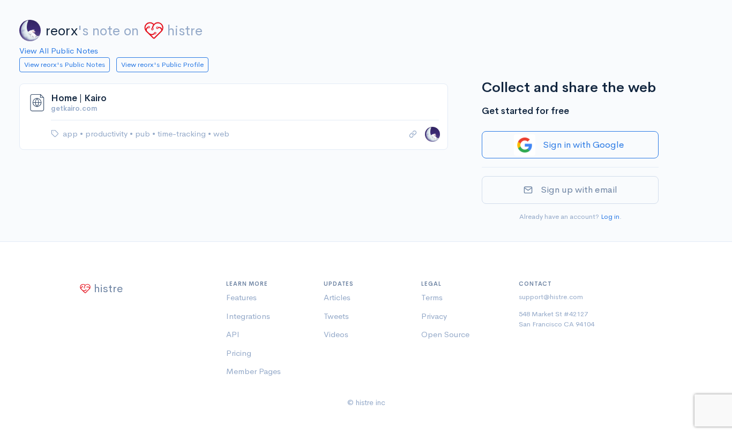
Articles (337, 297)
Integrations (248, 316)
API (233, 334)
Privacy (434, 316)
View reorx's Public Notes (64, 64)
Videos (336, 334)
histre (185, 31)
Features (241, 297)
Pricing (238, 353)
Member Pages (253, 371)
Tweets (336, 316)
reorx (62, 31)
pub (143, 133)
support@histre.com (551, 296)
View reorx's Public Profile (162, 64)
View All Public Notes (58, 50)
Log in (610, 216)
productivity (107, 133)
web (221, 133)
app (71, 133)
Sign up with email (579, 189)
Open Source (445, 334)
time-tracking (183, 133)
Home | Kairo (79, 98)
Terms (432, 297)
